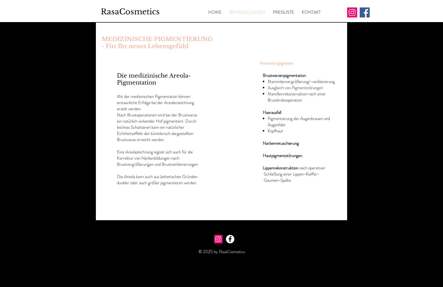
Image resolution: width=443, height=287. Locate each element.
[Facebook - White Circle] (230, 239)
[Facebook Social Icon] (365, 12)
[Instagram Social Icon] (352, 12)
